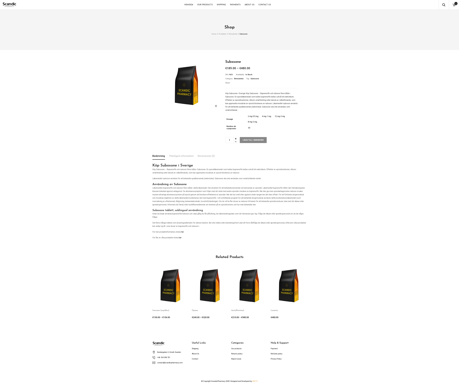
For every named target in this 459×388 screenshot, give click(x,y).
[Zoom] (216, 106)
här (182, 232)
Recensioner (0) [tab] (206, 156)
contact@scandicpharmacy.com (170, 363)
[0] (454, 4)
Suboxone (255, 79)
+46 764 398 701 (163, 357)
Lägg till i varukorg (253, 140)
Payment (274, 348)
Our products (236, 348)
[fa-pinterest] (248, 83)
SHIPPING (221, 5)
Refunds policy (276, 354)
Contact (195, 359)
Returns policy (236, 354)
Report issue (236, 359)
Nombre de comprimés (231, 127)
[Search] (443, 5)
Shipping (195, 348)
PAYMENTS (235, 5)
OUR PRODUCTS (205, 5)
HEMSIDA (188, 5)
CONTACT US (264, 5)
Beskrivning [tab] (158, 156)
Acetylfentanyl (237, 310)
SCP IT (255, 381)
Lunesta (274, 310)
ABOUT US (249, 5)
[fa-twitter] (238, 83)
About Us (195, 354)
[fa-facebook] (232, 83)
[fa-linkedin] (243, 83)
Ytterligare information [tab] (181, 156)
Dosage (230, 119)
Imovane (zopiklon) (160, 310)
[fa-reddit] (254, 83)
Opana (195, 310)
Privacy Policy (276, 359)
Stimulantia (238, 79)
